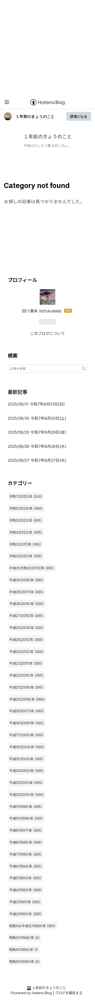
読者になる (78, 116)
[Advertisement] (47, 47)
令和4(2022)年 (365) (25, 532)
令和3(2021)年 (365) (25, 544)
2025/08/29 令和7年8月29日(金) (39, 432)
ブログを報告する (68, 993)
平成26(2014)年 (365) (26, 628)
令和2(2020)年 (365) (25, 556)
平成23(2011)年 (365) (25, 663)
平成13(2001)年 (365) (26, 783)
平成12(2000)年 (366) (26, 795)
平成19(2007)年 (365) (26, 711)
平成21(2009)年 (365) (26, 687)
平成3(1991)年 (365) (25, 902)
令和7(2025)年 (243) (25, 496)
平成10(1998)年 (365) (26, 818)
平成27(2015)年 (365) (26, 616)
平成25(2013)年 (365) (26, 640)
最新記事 (17, 392)
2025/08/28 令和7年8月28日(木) (39, 446)
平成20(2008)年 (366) (27, 699)
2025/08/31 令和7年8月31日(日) (38, 404)
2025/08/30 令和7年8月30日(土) (39, 418)
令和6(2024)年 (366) (26, 508)
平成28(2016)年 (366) (26, 604)
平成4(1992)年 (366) (25, 890)
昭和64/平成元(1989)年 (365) (32, 926)
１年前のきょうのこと (35, 116)
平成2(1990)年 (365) (25, 914)
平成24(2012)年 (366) (26, 652)
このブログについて (47, 333)
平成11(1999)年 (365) (25, 807)
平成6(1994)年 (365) (25, 866)
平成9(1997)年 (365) (25, 830)
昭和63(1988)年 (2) (24, 938)
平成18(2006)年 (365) (26, 723)
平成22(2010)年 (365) (26, 675)
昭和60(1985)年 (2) (24, 961)
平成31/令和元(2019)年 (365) (31, 568)
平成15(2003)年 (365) (26, 759)
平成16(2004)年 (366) (26, 747)
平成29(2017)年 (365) (26, 592)
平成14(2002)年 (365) (26, 771)
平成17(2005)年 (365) (26, 735)
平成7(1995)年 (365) (25, 854)
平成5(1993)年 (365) (25, 878)
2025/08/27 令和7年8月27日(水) (39, 460)
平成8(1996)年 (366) (25, 842)
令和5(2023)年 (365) (25, 520)
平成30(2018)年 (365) (26, 580)
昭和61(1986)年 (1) (23, 950)
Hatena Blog (42, 993)
